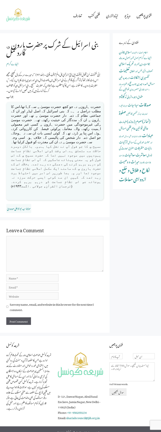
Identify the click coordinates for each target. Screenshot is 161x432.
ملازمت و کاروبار (145, 161)
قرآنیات (123, 141)
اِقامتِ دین (144, 63)
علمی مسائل (127, 136)
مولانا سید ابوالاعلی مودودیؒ (19, 208)
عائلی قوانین (142, 127)
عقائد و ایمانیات (137, 136)
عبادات (147, 134)
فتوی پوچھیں (144, 15)
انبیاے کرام (12, 63)
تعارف (77, 15)
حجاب (134, 83)
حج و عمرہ (128, 83)
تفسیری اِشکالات (139, 77)
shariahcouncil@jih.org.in (83, 417)
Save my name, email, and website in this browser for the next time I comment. (52, 306)
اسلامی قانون (125, 51)
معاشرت (141, 154)
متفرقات (139, 147)
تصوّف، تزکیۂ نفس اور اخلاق (141, 71)
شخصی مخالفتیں (131, 113)
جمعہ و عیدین (142, 83)
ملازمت (121, 155)
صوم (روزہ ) (134, 120)
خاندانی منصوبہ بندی (137, 89)
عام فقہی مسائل (127, 127)
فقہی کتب (94, 15)
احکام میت (143, 52)
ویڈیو (127, 15)
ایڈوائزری (112, 15)
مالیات (148, 147)
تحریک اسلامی (126, 63)
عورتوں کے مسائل (136, 142)
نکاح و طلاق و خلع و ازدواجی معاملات (134, 173)
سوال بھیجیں (118, 392)
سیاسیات (133, 104)
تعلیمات (124, 69)
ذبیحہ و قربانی (132, 96)
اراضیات (135, 52)
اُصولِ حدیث (124, 57)
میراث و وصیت (129, 161)
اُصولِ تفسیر (134, 57)
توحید (128, 78)
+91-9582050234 (77, 412)
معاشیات (130, 154)
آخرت (136, 63)
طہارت (123, 121)
